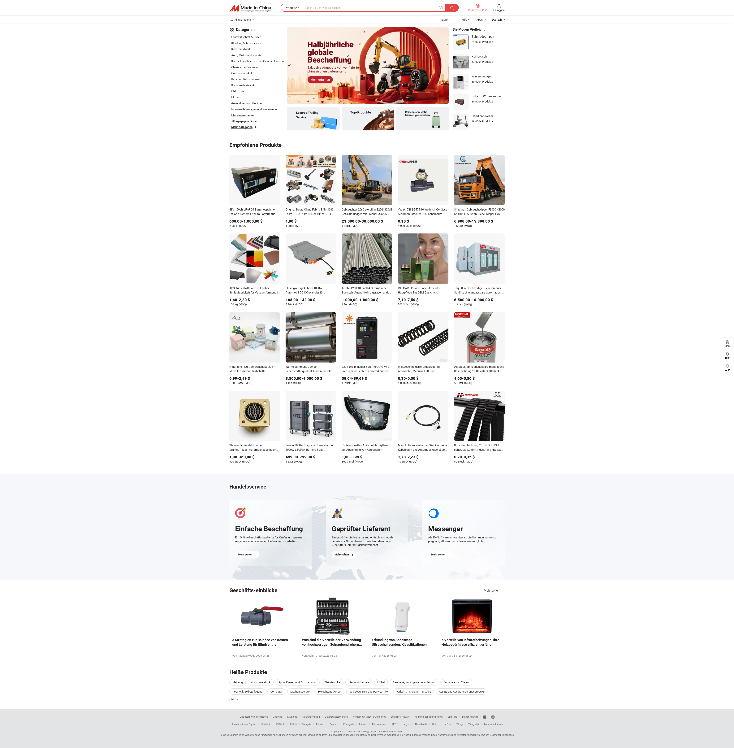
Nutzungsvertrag (311, 716)
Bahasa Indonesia (493, 724)
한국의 (395, 724)
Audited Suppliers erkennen (429, 716)
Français (306, 724)
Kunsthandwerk (241, 49)
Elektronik (237, 91)
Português (348, 724)
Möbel (235, 97)
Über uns (277, 716)
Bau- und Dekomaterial (245, 79)
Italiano (363, 724)
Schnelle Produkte (400, 716)
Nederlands (421, 724)
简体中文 (265, 724)
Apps (480, 19)
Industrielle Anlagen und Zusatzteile (254, 109)
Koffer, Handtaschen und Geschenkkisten (257, 61)
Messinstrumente (242, 115)
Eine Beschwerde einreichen (254, 716)
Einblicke (452, 716)
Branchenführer (470, 716)
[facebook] (484, 716)
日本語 (293, 724)
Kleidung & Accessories (246, 43)
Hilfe (464, 19)
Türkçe (459, 724)
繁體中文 (280, 724)
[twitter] (492, 716)
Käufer (444, 19)
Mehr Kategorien (242, 127)
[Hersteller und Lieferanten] (250, 8)
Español (320, 724)
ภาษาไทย (446, 724)
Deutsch (334, 724)
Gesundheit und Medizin (246, 103)
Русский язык (379, 724)
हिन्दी (434, 724)
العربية (407, 724)
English (252, 724)
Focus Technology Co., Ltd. (364, 731)
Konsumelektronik (243, 85)
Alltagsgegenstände (244, 121)
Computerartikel (241, 73)
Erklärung (292, 716)
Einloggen (499, 10)
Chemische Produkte (244, 67)
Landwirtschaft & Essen (246, 37)
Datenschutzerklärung (336, 716)
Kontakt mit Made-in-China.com (369, 716)
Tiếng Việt (473, 724)
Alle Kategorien (243, 19)
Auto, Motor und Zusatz (246, 55)
